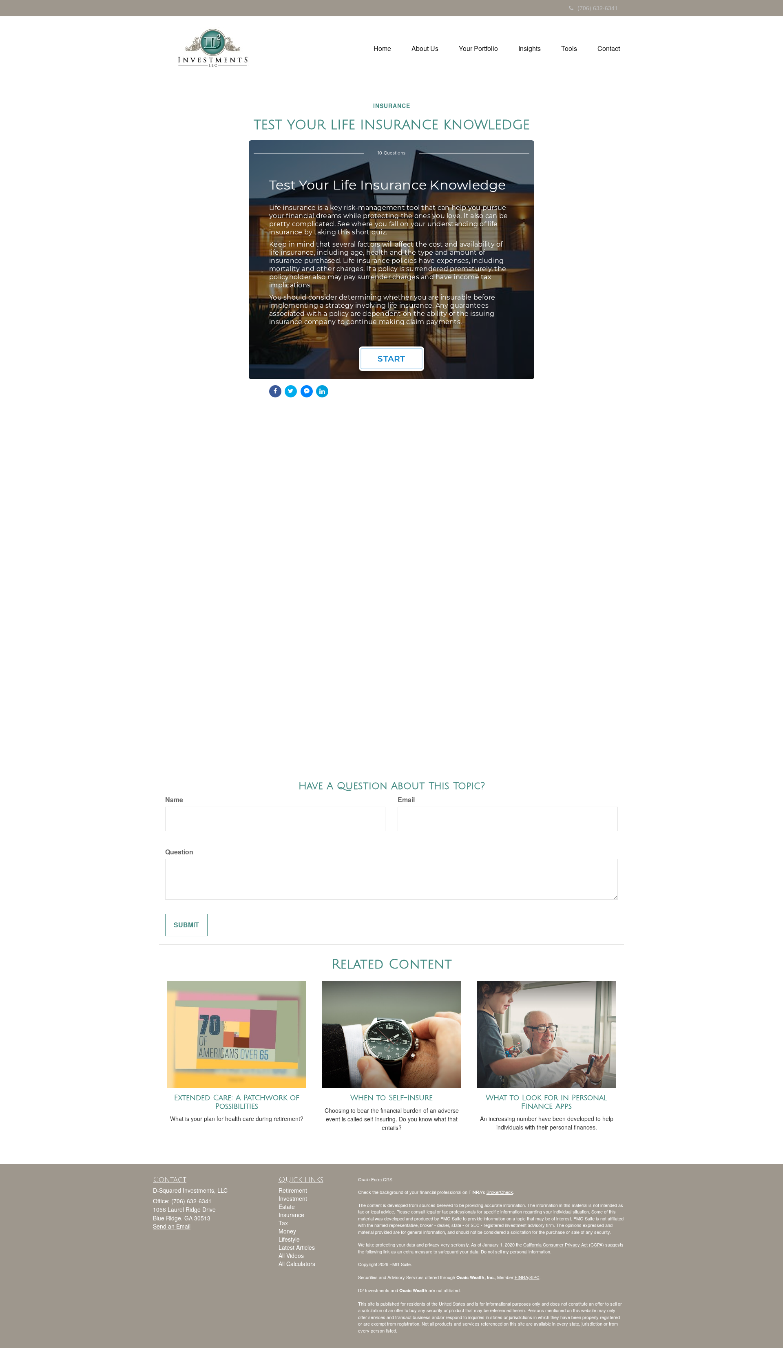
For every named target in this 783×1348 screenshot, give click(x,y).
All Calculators (297, 1264)
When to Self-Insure (391, 1098)
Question (179, 851)
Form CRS (381, 1179)
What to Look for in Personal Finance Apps (546, 1102)
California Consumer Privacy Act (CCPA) (563, 1244)
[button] (425, 48)
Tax (283, 1223)
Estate (287, 1206)
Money (287, 1231)
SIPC (534, 1277)
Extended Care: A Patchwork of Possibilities (236, 1102)
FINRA (521, 1277)
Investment (293, 1198)
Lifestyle (289, 1239)
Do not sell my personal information (515, 1251)
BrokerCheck (500, 1192)
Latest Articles (297, 1247)
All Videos (291, 1255)
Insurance (291, 1215)
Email (406, 799)
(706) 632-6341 (597, 8)
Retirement (293, 1190)
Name (174, 799)
